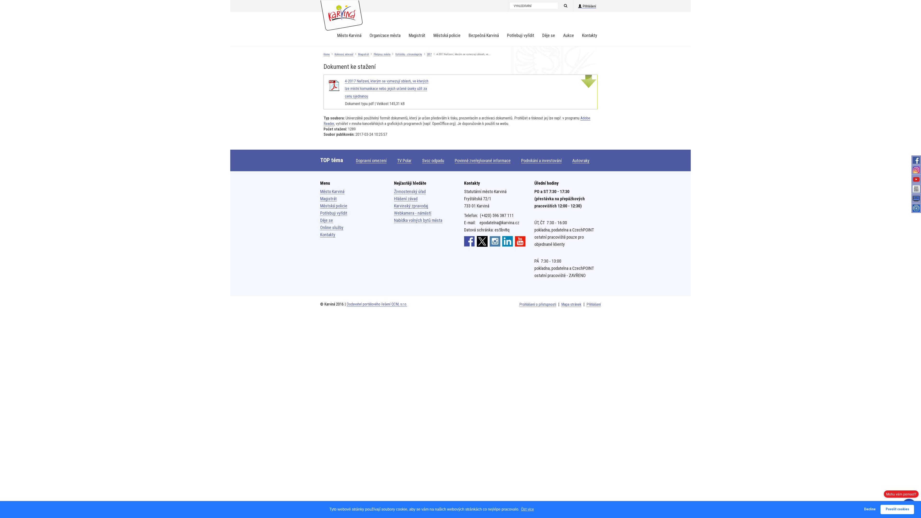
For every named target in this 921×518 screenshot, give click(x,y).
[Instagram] (916, 169)
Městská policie (333, 205)
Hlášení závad (406, 198)
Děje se (326, 220)
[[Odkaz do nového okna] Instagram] (495, 241)
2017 (429, 54)
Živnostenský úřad (410, 191)
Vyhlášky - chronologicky (408, 54)
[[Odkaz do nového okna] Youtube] (520, 241)
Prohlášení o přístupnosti (537, 304)
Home (327, 54)
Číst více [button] (527, 509)
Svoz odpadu (433, 160)
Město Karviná (332, 191)
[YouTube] (916, 179)
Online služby (331, 227)
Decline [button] (870, 509)
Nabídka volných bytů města (418, 220)
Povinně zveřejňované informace (483, 160)
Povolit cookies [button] (897, 509)
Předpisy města (382, 54)
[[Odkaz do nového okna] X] (482, 241)
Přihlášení (589, 6)
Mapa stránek (571, 304)
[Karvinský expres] (916, 198)
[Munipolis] (916, 208)
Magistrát (363, 54)
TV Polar (404, 160)
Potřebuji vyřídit (333, 213)
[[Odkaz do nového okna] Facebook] (469, 241)
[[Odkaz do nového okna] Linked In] (507, 241)
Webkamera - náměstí (412, 213)
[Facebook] (916, 160)
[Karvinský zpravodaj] (916, 189)
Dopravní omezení (371, 160)
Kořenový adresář (344, 54)
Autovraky (581, 160)
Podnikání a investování (541, 160)
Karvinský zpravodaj (411, 205)
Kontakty (327, 234)
